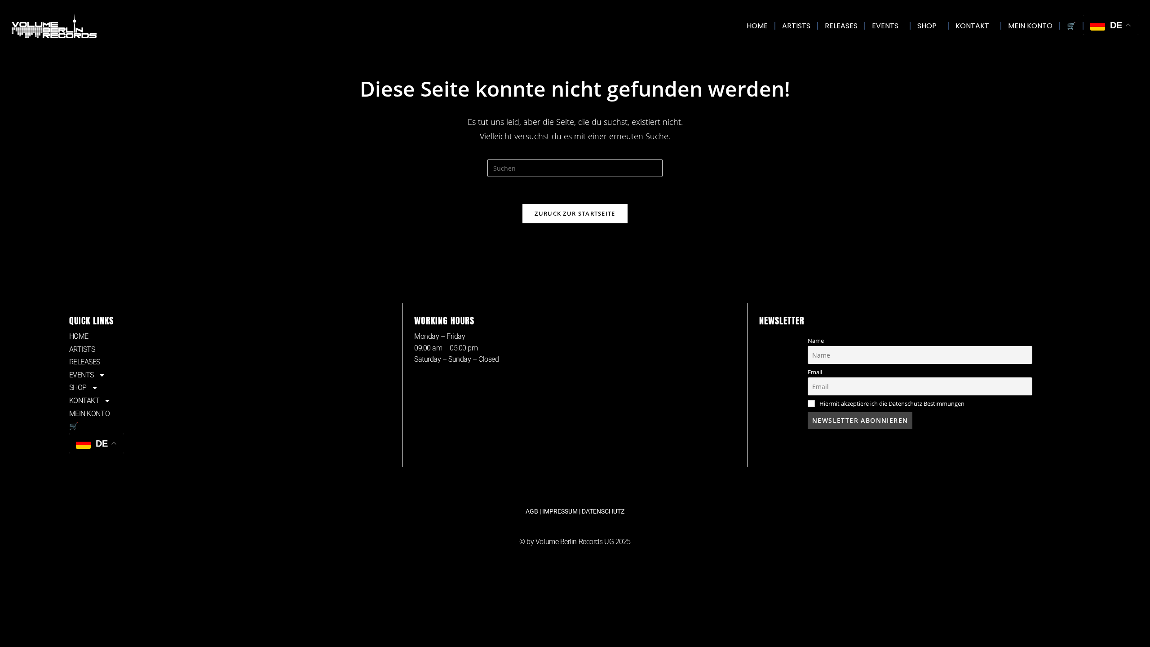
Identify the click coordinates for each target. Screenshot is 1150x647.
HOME (757, 26)
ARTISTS (796, 26)
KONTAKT (972, 26)
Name (816, 341)
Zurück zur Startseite (575, 213)
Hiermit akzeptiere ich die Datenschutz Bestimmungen (891, 404)
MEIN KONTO (1030, 26)
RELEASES (841, 26)
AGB (532, 511)
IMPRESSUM (560, 511)
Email (815, 372)
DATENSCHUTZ (603, 511)
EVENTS (885, 26)
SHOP (927, 26)
